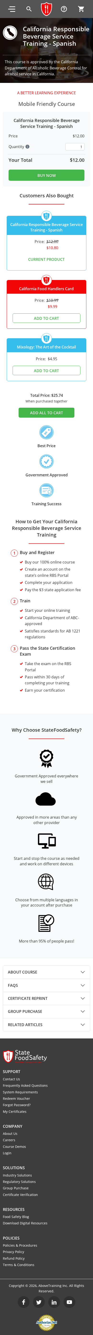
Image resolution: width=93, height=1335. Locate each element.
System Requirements (20, 1092)
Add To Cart (46, 318)
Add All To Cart (46, 412)
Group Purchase (25, 1011)
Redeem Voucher (16, 1098)
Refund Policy (14, 1258)
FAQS (13, 985)
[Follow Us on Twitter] (39, 1302)
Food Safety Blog (16, 1216)
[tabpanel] (46, 972)
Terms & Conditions (18, 1265)
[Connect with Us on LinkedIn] (54, 1302)
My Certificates (14, 1111)
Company (12, 1126)
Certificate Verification (20, 1194)
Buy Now (46, 175)
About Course (22, 972)
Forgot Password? (17, 1105)
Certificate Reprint (27, 998)
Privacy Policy (13, 1251)
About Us (10, 1133)
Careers (9, 1140)
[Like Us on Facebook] (24, 1302)
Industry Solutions (17, 1175)
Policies (11, 1238)
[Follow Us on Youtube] (69, 1302)
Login (7, 1153)
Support (11, 1071)
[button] (12, 9)
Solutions (14, 1167)
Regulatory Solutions (19, 1181)
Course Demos (14, 1146)
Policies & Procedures (20, 1245)
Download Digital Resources (25, 1223)
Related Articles (25, 1024)
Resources (14, 1209)
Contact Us (11, 1079)
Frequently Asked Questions (25, 1085)
